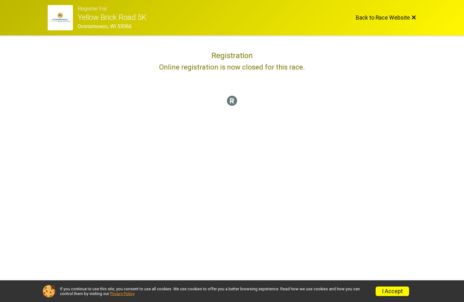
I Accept (392, 291)
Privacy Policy (122, 293)
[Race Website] (63, 17)
